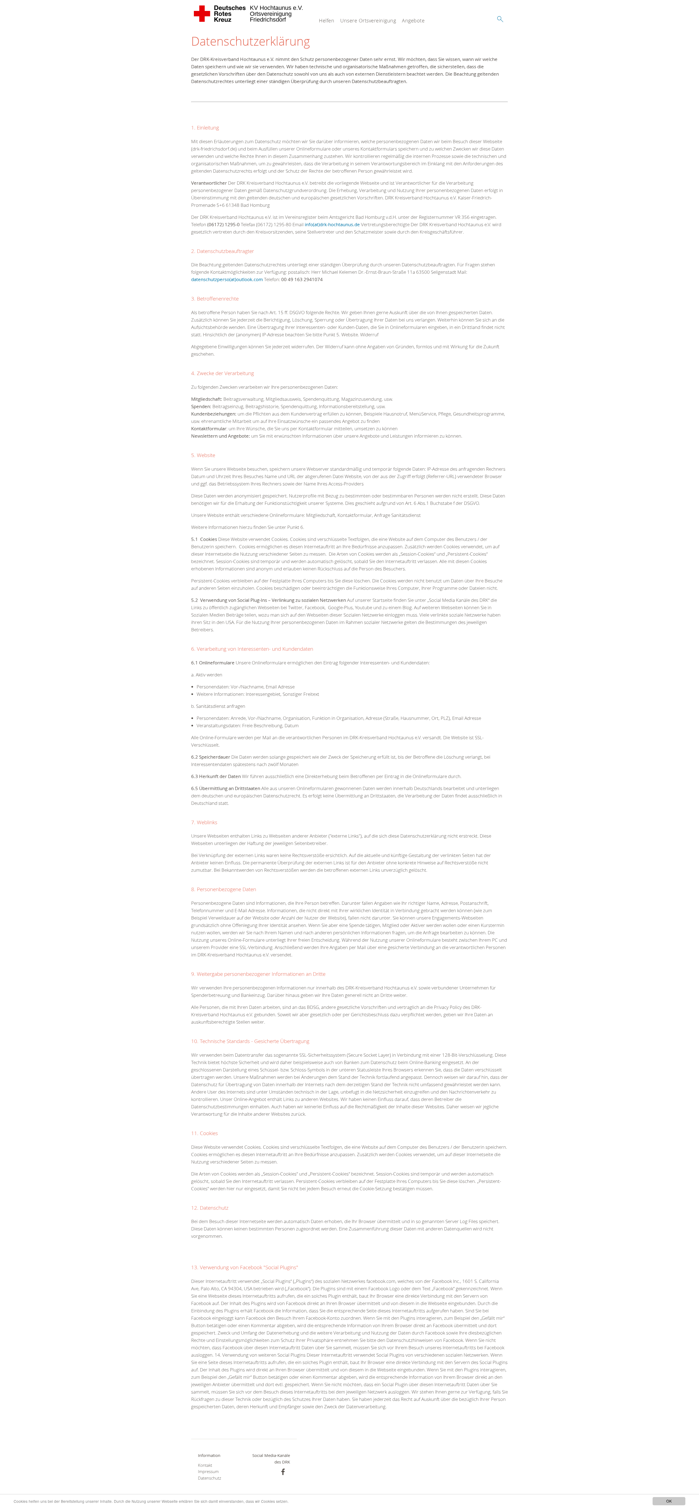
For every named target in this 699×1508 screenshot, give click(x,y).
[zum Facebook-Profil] (283, 1471)
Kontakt (205, 1465)
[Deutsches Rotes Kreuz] (220, 13)
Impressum (208, 1471)
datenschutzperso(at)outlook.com (227, 279)
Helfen (326, 20)
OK (669, 1501)
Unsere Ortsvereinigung (368, 20)
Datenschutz (209, 1478)
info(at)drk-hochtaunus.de (332, 224)
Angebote (413, 20)
